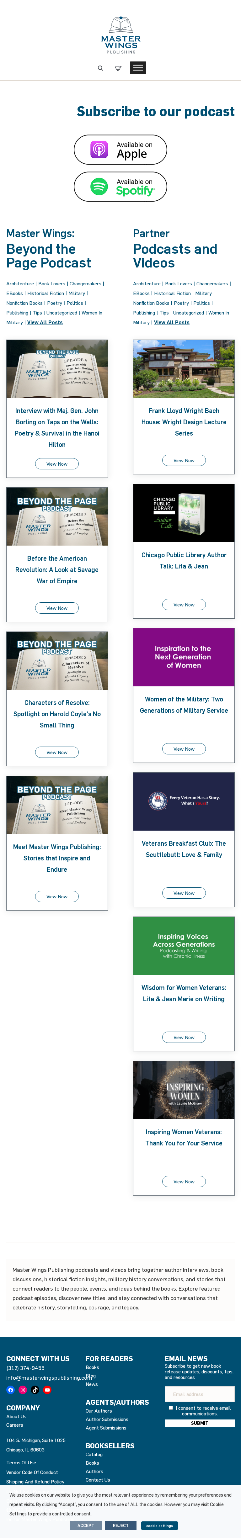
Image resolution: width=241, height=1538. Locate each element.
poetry (54, 303)
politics (75, 303)
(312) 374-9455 (25, 1367)
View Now (56, 464)
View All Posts (45, 322)
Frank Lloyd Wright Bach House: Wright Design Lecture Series (184, 422)
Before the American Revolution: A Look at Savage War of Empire (57, 569)
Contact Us (98, 1480)
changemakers (85, 283)
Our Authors (99, 1411)
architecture (20, 283)
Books (92, 1367)
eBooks (14, 293)
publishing (17, 312)
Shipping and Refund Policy (35, 1481)
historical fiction (45, 293)
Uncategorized (61, 312)
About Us (16, 1416)
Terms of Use (21, 1462)
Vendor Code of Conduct (32, 1472)
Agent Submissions (106, 1427)
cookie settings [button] (159, 1526)
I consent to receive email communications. (202, 1411)
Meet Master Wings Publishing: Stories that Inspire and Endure (57, 858)
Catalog (94, 1454)
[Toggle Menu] (138, 68)
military (76, 293)
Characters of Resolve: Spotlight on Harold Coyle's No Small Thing (57, 714)
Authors (94, 1471)
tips (37, 312)
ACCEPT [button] (86, 1525)
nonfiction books (24, 303)
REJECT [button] (121, 1525)
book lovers (51, 283)
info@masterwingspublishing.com (49, 1377)
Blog (91, 1375)
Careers (14, 1425)
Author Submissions (107, 1419)
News (92, 1384)
